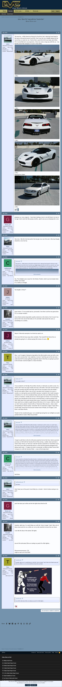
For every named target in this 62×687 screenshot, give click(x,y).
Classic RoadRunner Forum (9, 675)
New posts (4, 14)
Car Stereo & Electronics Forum (11, 678)
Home (4, 11)
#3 (58, 235)
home (12, 304)
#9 (58, 374)
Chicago (11, 232)
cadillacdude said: (19, 482)
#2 (58, 213)
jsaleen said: (18, 378)
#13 (58, 499)
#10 (58, 418)
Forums (10, 11)
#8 (58, 351)
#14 (58, 521)
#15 (58, 555)
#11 (58, 452)
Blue (4, 652)
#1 (58, 32)
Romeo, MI (11, 348)
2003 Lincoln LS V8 (9, 371)
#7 (58, 329)
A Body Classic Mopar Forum (10, 663)
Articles (27, 11)
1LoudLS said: (18, 560)
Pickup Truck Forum (8, 660)
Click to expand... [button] (37, 274)
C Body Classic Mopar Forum (10, 668)
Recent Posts (10, 14)
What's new (18, 11)
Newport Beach (10, 51)
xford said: (18, 261)
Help (53, 652)
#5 (58, 286)
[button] (23, 11)
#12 (58, 478)
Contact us (33, 652)
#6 (58, 307)
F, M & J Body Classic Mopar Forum (11, 673)
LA (12, 253)
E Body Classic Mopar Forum (10, 670)
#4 (58, 257)
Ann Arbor (11, 326)
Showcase (35, 11)
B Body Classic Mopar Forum (10, 665)
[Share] (57, 33)
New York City (10, 275)
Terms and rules (40, 652)
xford (28, 21)
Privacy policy (48, 652)
